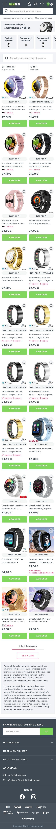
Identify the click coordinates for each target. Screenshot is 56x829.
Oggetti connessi (43, 18)
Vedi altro (28, 656)
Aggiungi (14, 123)
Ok (46, 731)
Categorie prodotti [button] (15, 759)
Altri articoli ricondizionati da (41, 571)
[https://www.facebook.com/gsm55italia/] (22, 796)
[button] (14, 112)
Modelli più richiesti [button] (15, 751)
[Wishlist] (42, 4)
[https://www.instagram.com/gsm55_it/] (33, 796)
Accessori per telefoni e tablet (18, 18)
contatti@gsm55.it (16, 775)
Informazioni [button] (11, 742)
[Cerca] (6, 11)
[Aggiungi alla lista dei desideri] (24, 77)
